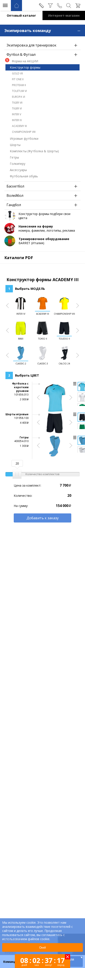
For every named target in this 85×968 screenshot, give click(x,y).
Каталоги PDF (18, 257)
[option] (21, 306)
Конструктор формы (25, 67)
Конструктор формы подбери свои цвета (44, 216)
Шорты (15, 145)
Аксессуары (18, 170)
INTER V (16, 114)
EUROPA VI (18, 97)
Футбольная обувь (24, 176)
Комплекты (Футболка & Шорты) (34, 151)
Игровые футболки (24, 138)
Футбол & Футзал (42, 54)
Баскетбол (42, 186)
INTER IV (17, 120)
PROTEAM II (19, 85)
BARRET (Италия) (44, 241)
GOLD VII (17, 73)
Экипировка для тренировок (42, 45)
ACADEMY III (19, 126)
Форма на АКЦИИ (25, 61)
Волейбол (42, 195)
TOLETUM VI (19, 91)
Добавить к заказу (43, 518)
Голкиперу (17, 164)
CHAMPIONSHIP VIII (24, 132)
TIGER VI (17, 108)
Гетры (14, 157)
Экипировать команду (42, 30)
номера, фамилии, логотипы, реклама (47, 228)
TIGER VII (17, 102)
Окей (42, 947)
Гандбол (42, 204)
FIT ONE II (18, 79)
